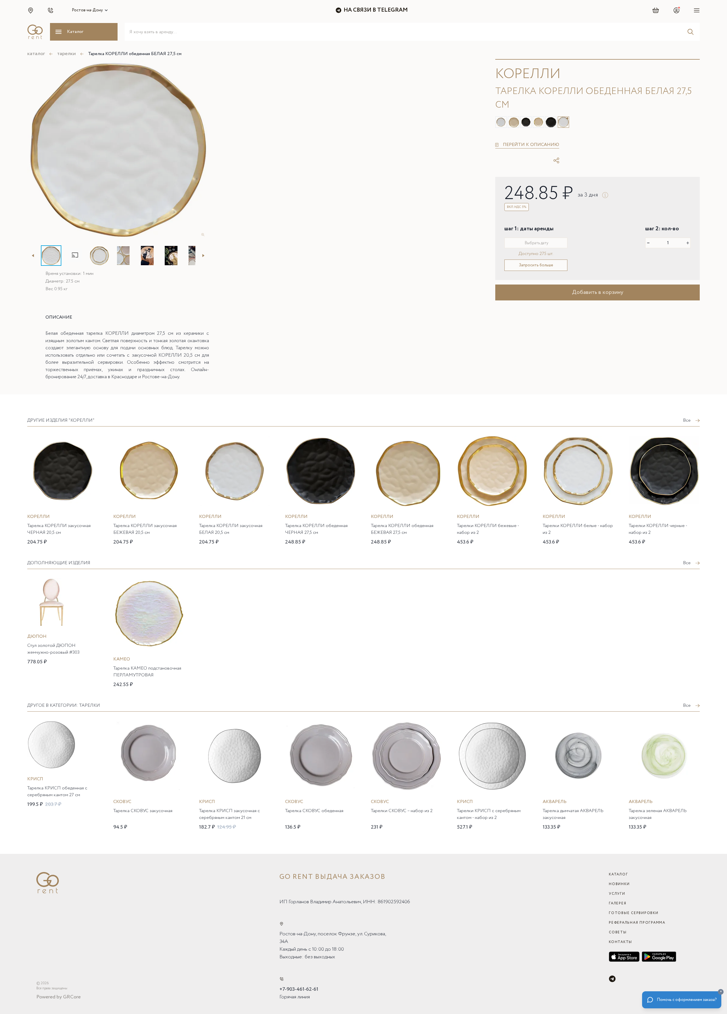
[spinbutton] (668, 243)
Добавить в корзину (597, 292)
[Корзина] (655, 10)
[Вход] (676, 10)
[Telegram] (612, 978)
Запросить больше (536, 265)
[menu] (696, 10)
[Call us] (281, 979)
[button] (30, 10)
